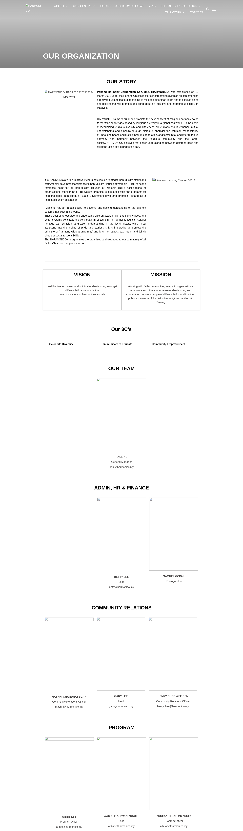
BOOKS (105, 6)
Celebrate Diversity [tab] (61, 344)
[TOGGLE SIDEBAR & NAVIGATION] (214, 9)
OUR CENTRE (82, 6)
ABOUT (59, 6)
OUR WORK (173, 12)
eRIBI (152, 6)
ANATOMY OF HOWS (129, 6)
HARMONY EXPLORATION (179, 6)
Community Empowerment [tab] (168, 344)
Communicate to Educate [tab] (116, 344)
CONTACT (196, 12)
